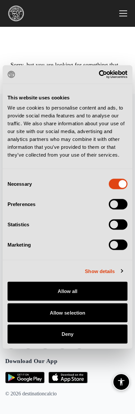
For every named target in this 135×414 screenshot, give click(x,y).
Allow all (68, 291)
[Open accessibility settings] (121, 381)
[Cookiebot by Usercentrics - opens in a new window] (98, 74)
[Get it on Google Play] (25, 377)
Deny (67, 334)
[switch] (118, 204)
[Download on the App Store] (68, 377)
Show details (100, 271)
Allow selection (68, 312)
